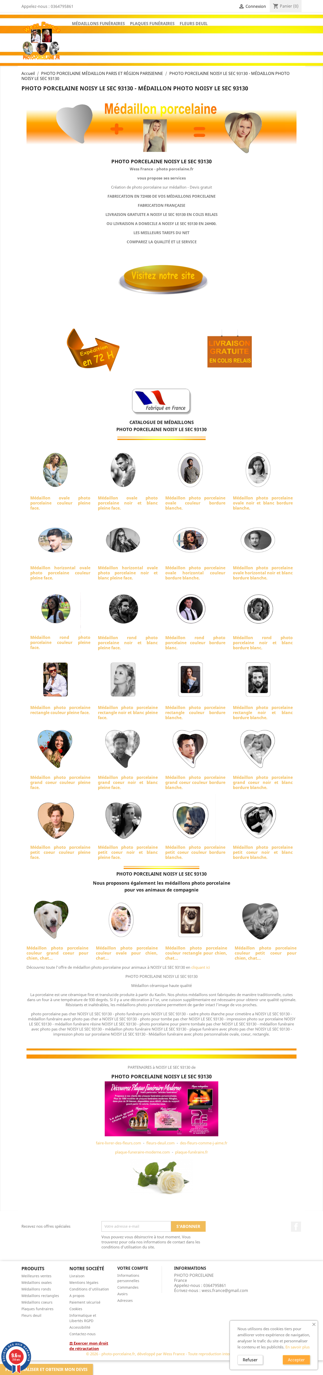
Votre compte (132, 1268)
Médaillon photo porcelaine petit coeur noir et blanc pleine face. (128, 852)
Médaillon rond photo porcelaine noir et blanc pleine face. (128, 643)
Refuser (250, 1360)
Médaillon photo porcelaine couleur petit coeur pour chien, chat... (266, 953)
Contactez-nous (82, 1333)
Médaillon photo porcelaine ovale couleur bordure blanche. (195, 503)
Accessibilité (79, 1327)
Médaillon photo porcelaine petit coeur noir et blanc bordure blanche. (263, 852)
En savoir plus (297, 1346)
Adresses (125, 1300)
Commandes (128, 1287)
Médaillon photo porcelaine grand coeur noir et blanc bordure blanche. (263, 782)
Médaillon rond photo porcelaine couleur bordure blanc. (195, 643)
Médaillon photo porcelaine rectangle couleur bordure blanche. (195, 712)
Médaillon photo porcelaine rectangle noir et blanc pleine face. (128, 712)
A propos (77, 1295)
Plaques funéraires (37, 1308)
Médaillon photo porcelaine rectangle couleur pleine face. (60, 710)
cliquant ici (200, 967)
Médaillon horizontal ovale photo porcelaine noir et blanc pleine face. (128, 573)
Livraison (77, 1275)
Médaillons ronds (36, 1289)
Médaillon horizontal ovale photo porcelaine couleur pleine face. (60, 573)
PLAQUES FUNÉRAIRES (152, 23)
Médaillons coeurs (36, 1302)
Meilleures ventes (36, 1275)
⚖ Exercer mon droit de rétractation (88, 1346)
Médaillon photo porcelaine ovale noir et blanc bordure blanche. (263, 503)
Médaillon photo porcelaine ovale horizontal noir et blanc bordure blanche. (263, 573)
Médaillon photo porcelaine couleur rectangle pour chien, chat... (196, 953)
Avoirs (122, 1293)
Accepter (296, 1360)
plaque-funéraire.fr (191, 1152)
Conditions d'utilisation (89, 1289)
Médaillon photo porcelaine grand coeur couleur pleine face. (60, 782)
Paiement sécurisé (84, 1302)
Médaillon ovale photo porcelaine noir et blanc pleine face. (128, 503)
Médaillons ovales (36, 1282)
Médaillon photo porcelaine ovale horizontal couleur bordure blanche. (195, 573)
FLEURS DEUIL (194, 23)
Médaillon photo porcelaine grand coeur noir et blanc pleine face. (128, 782)
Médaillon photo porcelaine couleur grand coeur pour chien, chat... (57, 953)
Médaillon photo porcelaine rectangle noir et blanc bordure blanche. (263, 712)
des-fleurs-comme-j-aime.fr (203, 1142)
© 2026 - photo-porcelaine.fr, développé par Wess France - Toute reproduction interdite (161, 1353)
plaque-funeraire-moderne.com (142, 1152)
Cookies (75, 1308)
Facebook (296, 1227)
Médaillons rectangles (40, 1295)
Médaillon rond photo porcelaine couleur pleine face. (60, 642)
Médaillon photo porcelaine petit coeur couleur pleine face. (60, 852)
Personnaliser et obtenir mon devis (46, 1369)
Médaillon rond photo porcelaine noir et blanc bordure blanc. (263, 643)
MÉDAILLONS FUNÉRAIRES (98, 23)
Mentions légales (83, 1282)
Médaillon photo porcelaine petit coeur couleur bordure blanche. (195, 852)
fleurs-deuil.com (160, 1142)
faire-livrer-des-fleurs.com (118, 1142)
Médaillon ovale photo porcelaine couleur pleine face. (60, 503)
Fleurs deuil (31, 1315)
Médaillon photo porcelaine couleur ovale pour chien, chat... (127, 953)
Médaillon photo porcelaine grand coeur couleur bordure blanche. (195, 782)
